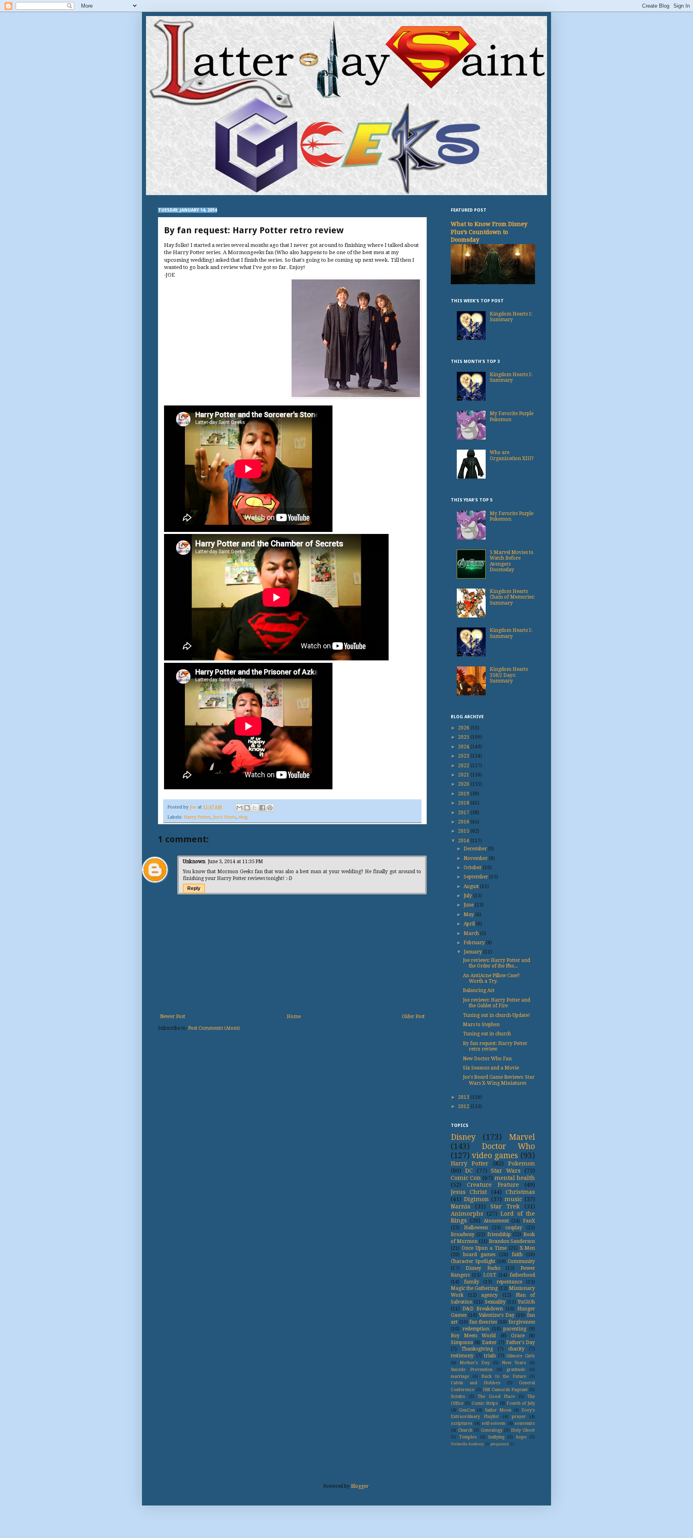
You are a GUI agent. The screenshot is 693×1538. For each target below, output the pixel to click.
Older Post (413, 1016)
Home (294, 1016)
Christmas (520, 1192)
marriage (460, 1376)
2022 (464, 765)
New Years (514, 1362)
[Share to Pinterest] (270, 808)
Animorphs (467, 1213)
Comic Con (466, 1178)
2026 (464, 728)
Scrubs (458, 1396)
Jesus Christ (469, 1192)
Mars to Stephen (481, 1024)
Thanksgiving (477, 1349)
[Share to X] (255, 808)
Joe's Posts (224, 817)
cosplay (513, 1227)
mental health (514, 1178)
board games (479, 1254)
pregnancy (499, 1444)
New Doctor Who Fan (487, 1058)
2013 (464, 1097)
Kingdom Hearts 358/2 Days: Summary (509, 675)
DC (469, 1170)
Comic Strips (485, 1403)
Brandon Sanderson (512, 1241)
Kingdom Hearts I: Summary (511, 316)
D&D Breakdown (482, 1309)
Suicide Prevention (471, 1369)
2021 (464, 775)
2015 (464, 831)
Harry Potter (197, 817)
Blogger (360, 1486)
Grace (518, 1335)
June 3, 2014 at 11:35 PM (235, 861)
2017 (464, 812)
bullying (496, 1437)
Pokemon (521, 1163)
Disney (463, 1137)
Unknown (194, 861)
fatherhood (522, 1275)
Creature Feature (493, 1185)
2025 (464, 737)
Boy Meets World (473, 1335)
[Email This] (239, 808)
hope (521, 1437)
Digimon (476, 1199)
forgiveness (522, 1322)
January (473, 952)
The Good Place (496, 1396)
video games (495, 1155)
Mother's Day (475, 1362)
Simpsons (462, 1342)
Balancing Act (478, 990)
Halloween (476, 1227)
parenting (514, 1329)
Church (465, 1430)
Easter (489, 1342)
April (470, 924)
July (468, 895)
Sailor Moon (498, 1410)
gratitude (516, 1369)
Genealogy (492, 1430)
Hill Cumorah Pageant (505, 1389)
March (472, 933)
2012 (464, 1106)
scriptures (461, 1423)
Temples (468, 1437)
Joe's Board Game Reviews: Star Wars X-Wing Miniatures (499, 1080)
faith (517, 1254)
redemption (475, 1329)
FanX (529, 1221)
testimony (462, 1356)
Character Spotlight (473, 1261)
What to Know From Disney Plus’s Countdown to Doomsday (489, 232)
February (475, 942)
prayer (519, 1416)
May (469, 914)
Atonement (496, 1221)
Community (521, 1261)
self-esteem (493, 1423)
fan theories (483, 1322)
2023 (464, 756)
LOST (489, 1275)
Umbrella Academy (467, 1444)
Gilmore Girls (520, 1356)
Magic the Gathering (474, 1288)
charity (516, 1349)
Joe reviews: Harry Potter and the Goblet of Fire (496, 1002)
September (476, 877)
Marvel (522, 1137)
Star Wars (506, 1170)
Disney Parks (483, 1268)
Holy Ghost (523, 1430)
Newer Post (172, 1016)
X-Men (527, 1248)
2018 (464, 803)
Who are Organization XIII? (512, 455)
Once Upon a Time (484, 1248)
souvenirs (525, 1423)
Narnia (460, 1206)
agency (489, 1295)
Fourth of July (521, 1403)
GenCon (467, 1410)
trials (490, 1356)
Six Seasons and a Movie (491, 1068)
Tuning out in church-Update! (496, 1015)
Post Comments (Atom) (214, 1028)
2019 (464, 794)
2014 (464, 840)
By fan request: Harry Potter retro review (495, 1046)
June (469, 905)
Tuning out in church (487, 1034)
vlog (243, 817)
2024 (464, 747)
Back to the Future (503, 1376)
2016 (464, 822)
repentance (509, 1282)
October (473, 867)
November (476, 858)
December (476, 849)
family (471, 1282)
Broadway (462, 1234)
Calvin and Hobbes (475, 1382)
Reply (194, 888)
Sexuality (495, 1302)
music (513, 1199)
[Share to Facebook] (262, 808)
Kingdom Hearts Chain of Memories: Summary (512, 597)
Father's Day (520, 1342)
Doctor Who (508, 1146)
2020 (464, 784)
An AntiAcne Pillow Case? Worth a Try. (491, 978)
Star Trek (505, 1206)
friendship (499, 1234)
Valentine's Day (497, 1315)
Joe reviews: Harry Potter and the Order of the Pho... (496, 963)
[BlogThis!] (247, 808)
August (472, 886)
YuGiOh (526, 1302)
